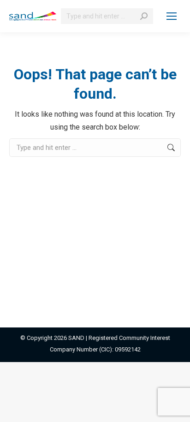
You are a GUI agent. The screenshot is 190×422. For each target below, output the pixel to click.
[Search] (144, 16)
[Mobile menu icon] (171, 16)
